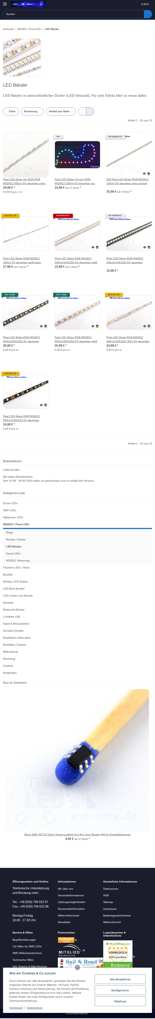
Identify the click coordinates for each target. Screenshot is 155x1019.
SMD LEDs (9, 510)
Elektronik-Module (14, 609)
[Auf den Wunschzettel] (42, 138)
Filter (12, 111)
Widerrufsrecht (112, 922)
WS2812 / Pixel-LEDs (16, 524)
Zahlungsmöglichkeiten (71, 902)
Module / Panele (16, 539)
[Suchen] (148, 14)
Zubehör (8, 665)
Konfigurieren (120, 990)
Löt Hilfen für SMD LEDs (27, 946)
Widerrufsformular (68, 915)
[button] (121, 4)
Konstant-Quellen (13, 630)
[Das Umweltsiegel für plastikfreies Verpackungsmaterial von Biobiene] (119, 956)
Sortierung (30, 111)
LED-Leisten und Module (18, 595)
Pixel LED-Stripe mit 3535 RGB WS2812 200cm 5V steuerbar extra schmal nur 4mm (24, 181)
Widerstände (10, 651)
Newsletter (64, 922)
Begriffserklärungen (24, 939)
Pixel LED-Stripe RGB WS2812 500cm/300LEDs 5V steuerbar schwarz (21, 339)
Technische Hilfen (22, 959)
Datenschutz (35, 1007)
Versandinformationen (71, 895)
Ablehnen (120, 1001)
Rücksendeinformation (71, 908)
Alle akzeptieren (120, 979)
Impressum (16, 1007)
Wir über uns (65, 888)
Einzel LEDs (10, 503)
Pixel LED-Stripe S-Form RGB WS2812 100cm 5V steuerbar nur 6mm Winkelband (75, 181)
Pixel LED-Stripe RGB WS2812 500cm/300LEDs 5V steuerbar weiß (76, 339)
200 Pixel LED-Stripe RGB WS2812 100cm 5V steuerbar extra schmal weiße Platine (127, 181)
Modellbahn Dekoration (17, 637)
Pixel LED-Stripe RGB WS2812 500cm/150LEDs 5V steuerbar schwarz (21, 418)
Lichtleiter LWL (12, 616)
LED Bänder (13, 546)
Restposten (10, 672)
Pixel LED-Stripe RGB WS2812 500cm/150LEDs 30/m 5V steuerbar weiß (127, 339)
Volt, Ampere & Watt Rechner (29, 966)
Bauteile (8, 574)
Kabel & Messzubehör (16, 623)
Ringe (9, 532)
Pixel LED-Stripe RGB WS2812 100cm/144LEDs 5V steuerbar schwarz (124, 261)
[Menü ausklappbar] (5, 2)
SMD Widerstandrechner (27, 953)
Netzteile (8, 602)
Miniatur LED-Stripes (15, 581)
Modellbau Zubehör (14, 644)
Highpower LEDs (13, 517)
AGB (106, 895)
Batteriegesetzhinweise (117, 915)
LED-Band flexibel (13, 588)
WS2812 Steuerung (17, 560)
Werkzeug (9, 658)
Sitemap (108, 902)
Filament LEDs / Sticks (16, 567)
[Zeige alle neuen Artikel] (151, 683)
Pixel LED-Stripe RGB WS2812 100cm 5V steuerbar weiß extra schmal (22, 261)
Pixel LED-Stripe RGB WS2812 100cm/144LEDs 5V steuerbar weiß (76, 260)
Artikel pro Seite (59, 111)
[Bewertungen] (111, 187)
